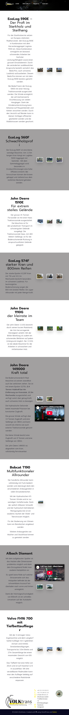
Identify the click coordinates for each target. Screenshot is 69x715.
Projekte (36, 3)
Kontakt (45, 3)
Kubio (55, 712)
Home (17, 3)
